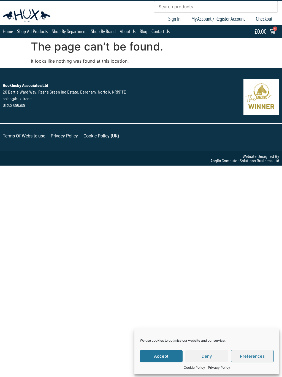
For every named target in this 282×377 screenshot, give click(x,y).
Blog (143, 31)
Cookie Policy (194, 367)
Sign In (174, 18)
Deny (207, 356)
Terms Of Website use (24, 136)
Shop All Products (32, 31)
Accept (161, 356)
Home (8, 31)
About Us (127, 31)
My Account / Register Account (218, 18)
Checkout (264, 18)
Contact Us (160, 31)
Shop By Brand (103, 31)
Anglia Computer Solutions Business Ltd (244, 160)
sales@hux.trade (17, 98)
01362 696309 (14, 105)
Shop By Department (69, 31)
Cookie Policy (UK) (101, 136)
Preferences (252, 356)
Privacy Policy (219, 367)
